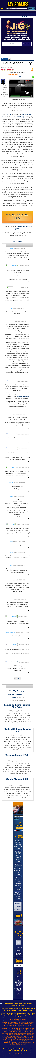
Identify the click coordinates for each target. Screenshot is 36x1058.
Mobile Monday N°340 (17, 779)
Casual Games (19, 1008)
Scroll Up (13, 691)
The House (26, 1013)
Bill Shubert (11, 321)
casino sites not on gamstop (14, 16)
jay (13, 287)
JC (11, 308)
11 (15, 761)
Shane (11, 248)
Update (18, 678)
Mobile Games (8, 1010)
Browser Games (30, 1008)
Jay (3, 67)
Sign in (14, 697)
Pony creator (27, 1015)
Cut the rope (18, 1013)
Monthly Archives (19, 961)
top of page (24, 694)
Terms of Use (17, 1049)
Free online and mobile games (18, 5)
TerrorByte (14, 448)
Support (25, 1049)
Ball (22, 114)
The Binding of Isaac (14, 1015)
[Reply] (28, 259)
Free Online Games (7, 1008)
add (18, 942)
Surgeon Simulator (7, 1013)
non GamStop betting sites (26, 16)
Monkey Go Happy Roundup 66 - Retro (16, 706)
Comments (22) (17, 76)
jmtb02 (9, 114)
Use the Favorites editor (18, 953)
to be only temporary (23, 396)
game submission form (24, 1041)
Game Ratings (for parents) (20, 1049)
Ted (13, 524)
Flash (16, 74)
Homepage (21, 691)
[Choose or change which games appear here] (20, 937)
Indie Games (18, 1010)
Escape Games (28, 1010)
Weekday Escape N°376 (16, 755)
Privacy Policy (7, 1049)
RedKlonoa (14, 265)
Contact (25, 1050)
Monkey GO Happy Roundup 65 (17, 730)
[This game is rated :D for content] (33, 77)
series (4, 117)
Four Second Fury (18, 117)
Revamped (28, 114)
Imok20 (13, 467)
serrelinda (14, 616)
